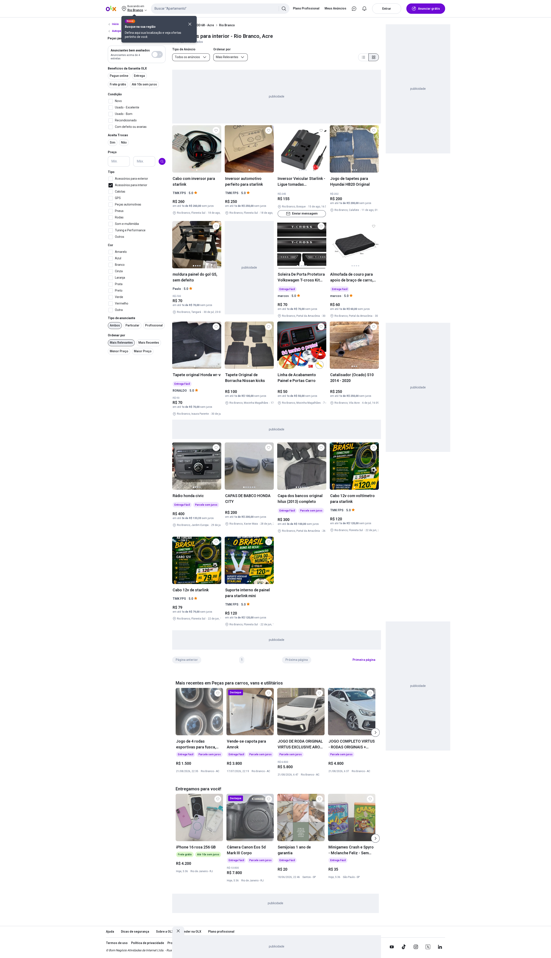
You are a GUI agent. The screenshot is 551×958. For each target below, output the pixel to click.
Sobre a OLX (164, 931)
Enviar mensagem (305, 213)
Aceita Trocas (118, 135)
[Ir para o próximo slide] (375, 732)
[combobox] (220, 8)
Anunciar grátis (429, 8)
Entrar (386, 8)
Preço (112, 152)
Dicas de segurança (135, 931)
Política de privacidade (147, 943)
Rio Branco (227, 25)
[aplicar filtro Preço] (162, 161)
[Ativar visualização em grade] (373, 57)
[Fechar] (189, 24)
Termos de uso (117, 943)
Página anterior (187, 659)
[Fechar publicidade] (178, 931)
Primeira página (364, 659)
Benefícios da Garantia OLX (127, 68)
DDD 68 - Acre (204, 25)
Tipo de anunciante (121, 318)
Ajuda (110, 931)
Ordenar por (116, 335)
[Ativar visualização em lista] (363, 57)
